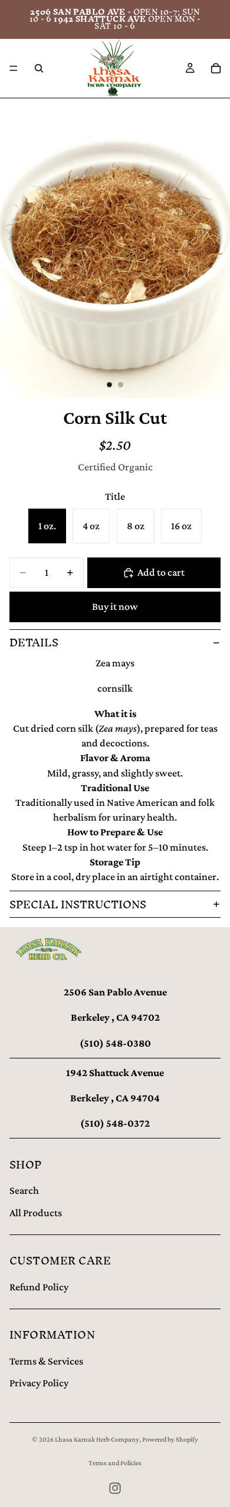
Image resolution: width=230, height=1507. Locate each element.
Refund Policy (38, 1287)
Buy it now (115, 606)
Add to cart (161, 572)
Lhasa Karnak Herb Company (97, 1439)
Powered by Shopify (170, 1439)
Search (24, 1190)
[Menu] (13, 68)
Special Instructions (77, 904)
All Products (35, 1213)
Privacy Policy (38, 1383)
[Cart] (216, 68)
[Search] (39, 68)
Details (33, 642)
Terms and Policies (115, 1463)
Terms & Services (46, 1361)
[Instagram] (115, 1488)
